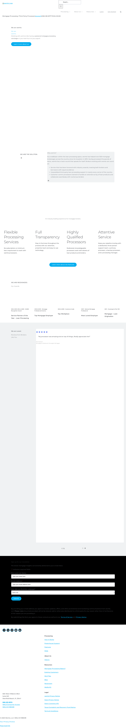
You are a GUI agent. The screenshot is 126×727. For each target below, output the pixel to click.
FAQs (46, 651)
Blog (46, 680)
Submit (16, 598)
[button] (120, 12)
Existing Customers (51, 672)
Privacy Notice (81, 617)
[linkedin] (19, 630)
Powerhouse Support (52, 643)
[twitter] (8, 630)
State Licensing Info (51, 703)
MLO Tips (47, 676)
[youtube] (15, 630)
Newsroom (48, 683)
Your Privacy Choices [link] (7, 722)
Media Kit (47, 687)
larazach (38, 16)
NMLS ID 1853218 (8, 707)
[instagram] (12, 630)
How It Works (49, 639)
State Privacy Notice (51, 700)
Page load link (5, 726)
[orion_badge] (21, 655)
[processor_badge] (12, 634)
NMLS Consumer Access (11, 704)
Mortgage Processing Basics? (54, 668)
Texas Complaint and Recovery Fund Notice (60, 707)
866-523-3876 (7, 702)
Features (47, 647)
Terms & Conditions (51, 711)
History (47, 660)
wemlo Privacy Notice (52, 696)
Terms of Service (67, 617)
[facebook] (4, 630)
